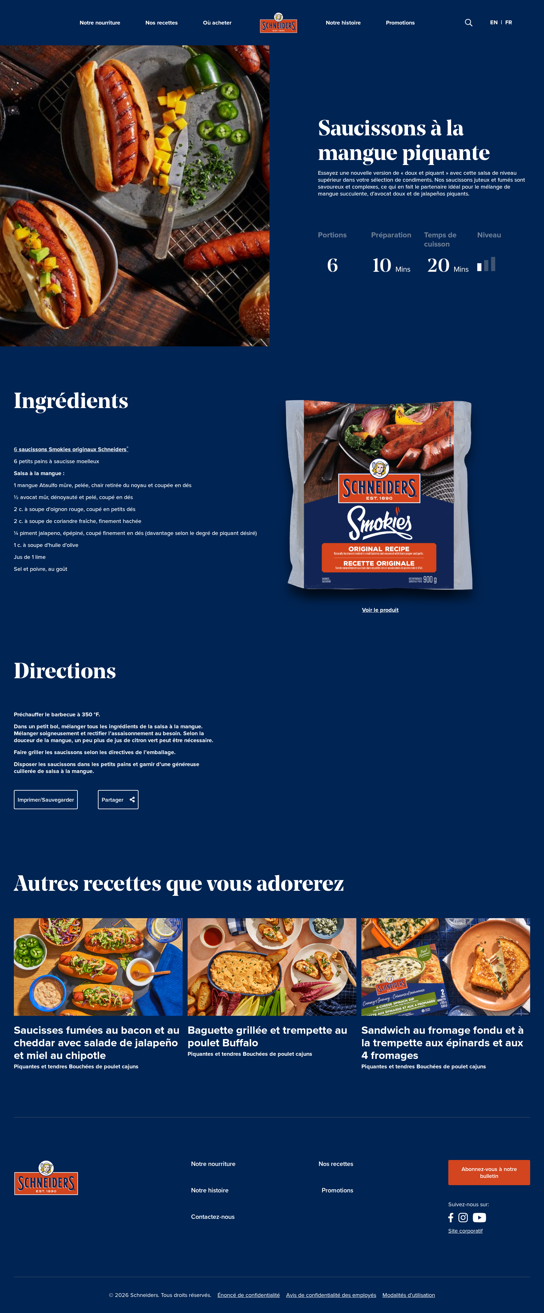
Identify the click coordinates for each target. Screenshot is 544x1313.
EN (494, 22)
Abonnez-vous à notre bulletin (489, 1172)
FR (508, 22)
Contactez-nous (213, 1216)
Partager (112, 800)
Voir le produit (380, 610)
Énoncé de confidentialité (249, 1295)
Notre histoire (343, 22)
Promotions (400, 22)
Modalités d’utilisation (408, 1295)
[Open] (468, 23)
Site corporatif (465, 1230)
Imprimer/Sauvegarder (46, 800)
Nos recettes (161, 22)
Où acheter (217, 22)
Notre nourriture (100, 22)
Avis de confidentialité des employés (331, 1295)
